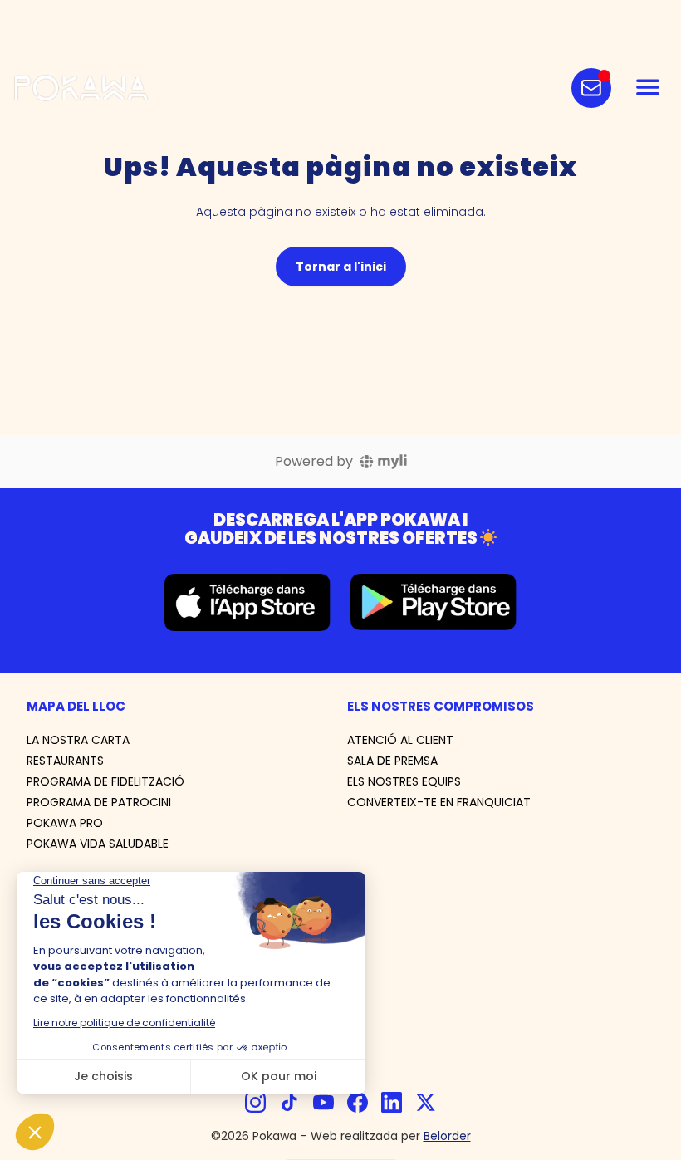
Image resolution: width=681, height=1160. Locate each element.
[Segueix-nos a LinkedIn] (391, 1102)
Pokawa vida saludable (98, 843)
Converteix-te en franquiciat (439, 802)
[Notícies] (591, 88)
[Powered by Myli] (383, 461)
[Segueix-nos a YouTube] (323, 1102)
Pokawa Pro (65, 823)
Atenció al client (400, 740)
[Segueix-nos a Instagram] (255, 1102)
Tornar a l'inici (341, 266)
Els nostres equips (404, 781)
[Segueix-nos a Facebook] (357, 1102)
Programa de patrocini (99, 802)
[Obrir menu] (648, 88)
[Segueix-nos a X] (425, 1102)
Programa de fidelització (105, 781)
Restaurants (65, 760)
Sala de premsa (392, 760)
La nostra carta (78, 740)
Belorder (447, 1136)
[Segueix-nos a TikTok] (289, 1102)
